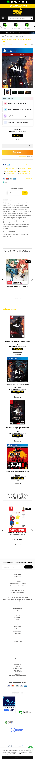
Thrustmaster (17, 613)
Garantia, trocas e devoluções (17, 588)
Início (3, 36)
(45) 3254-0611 (17, 667)
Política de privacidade (17, 592)
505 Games (30, 44)
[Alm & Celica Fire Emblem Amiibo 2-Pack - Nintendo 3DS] (17, 280)
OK (25, 193)
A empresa (17, 581)
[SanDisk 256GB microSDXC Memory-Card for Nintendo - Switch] (17, 527)
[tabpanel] (17, 280)
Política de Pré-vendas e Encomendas (17, 597)
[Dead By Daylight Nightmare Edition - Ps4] (17, 378)
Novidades (18, 633)
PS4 (15, 36)
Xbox (17, 619)
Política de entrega (17, 595)
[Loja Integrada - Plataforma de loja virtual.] (14, 746)
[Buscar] (31, 18)
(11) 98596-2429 (17, 671)
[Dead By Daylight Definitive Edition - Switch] (17, 335)
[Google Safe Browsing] (9, 722)
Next (32, 92)
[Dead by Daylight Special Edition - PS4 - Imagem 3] (21, 92)
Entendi (17, 757)
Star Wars (17, 615)
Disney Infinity (17, 626)
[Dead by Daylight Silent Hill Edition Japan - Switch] (17, 422)
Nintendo (17, 622)
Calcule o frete (17, 189)
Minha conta (17, 579)
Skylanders (17, 629)
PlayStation (9, 36)
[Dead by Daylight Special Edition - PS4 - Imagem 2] (14, 92)
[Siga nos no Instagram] (20, 658)
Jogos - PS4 (20, 36)
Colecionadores (17, 631)
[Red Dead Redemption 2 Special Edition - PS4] (17, 465)
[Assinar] (28, 567)
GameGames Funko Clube (17, 586)
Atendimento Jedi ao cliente (17, 583)
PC (17, 624)
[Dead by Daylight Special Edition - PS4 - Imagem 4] (28, 92)
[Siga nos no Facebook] (15, 658)
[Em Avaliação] (9, 705)
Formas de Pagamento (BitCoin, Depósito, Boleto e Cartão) (17, 600)
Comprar (17, 152)
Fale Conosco (17, 577)
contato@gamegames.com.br (17, 675)
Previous (3, 92)
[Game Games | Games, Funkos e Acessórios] (17, 12)
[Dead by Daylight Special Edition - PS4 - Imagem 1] (7, 92)
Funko (17, 610)
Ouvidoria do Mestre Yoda (17, 590)
